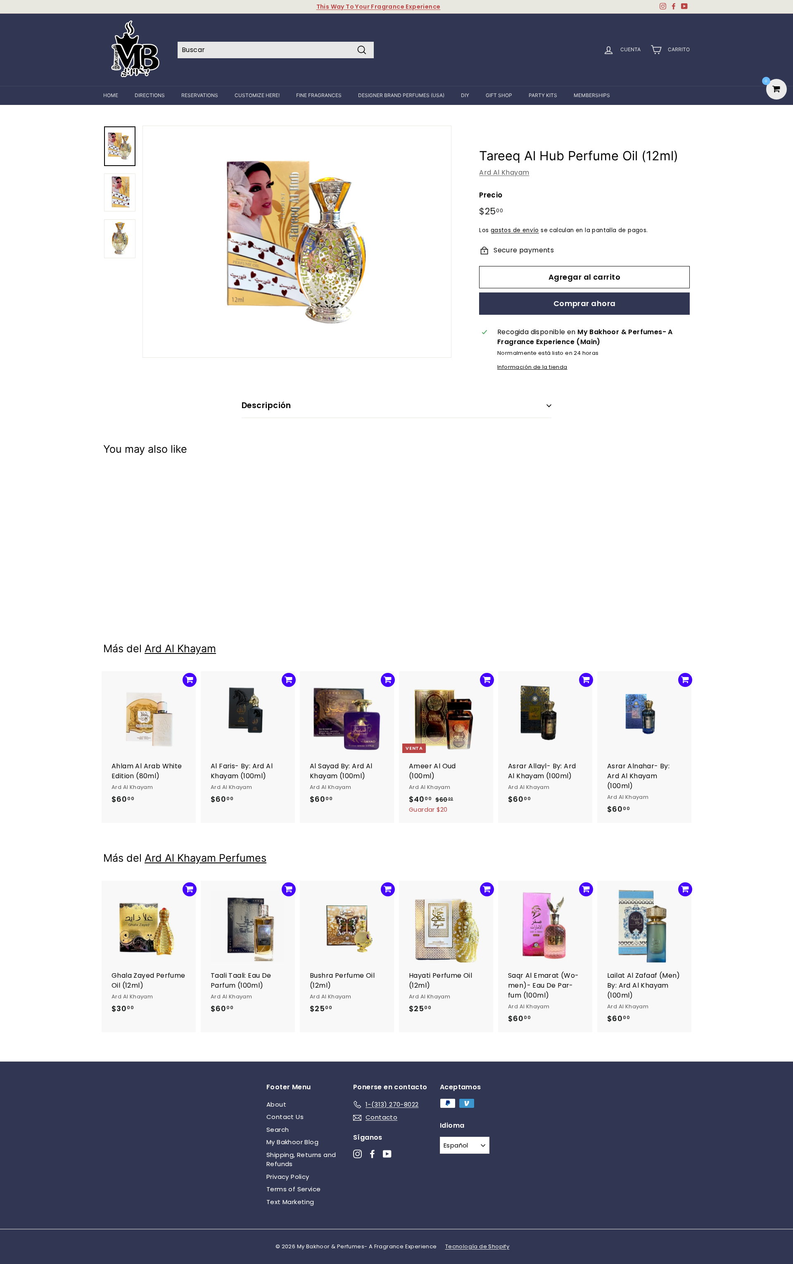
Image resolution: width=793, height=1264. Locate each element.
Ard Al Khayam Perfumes (205, 858)
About (276, 1104)
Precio (490, 195)
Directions (150, 95)
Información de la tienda (532, 367)
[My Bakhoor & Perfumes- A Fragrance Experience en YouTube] (387, 1153)
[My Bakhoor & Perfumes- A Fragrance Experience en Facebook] (372, 1153)
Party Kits (543, 95)
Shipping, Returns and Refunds (301, 1159)
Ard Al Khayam (504, 172)
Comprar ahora (584, 303)
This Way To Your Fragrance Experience (378, 6)
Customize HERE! (257, 95)
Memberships (592, 95)
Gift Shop (499, 95)
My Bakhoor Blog (292, 1142)
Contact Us (285, 1116)
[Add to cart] (190, 481)
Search (277, 1129)
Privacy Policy (287, 1176)
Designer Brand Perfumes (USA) (401, 95)
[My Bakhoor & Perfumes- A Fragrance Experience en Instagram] (357, 1153)
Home (110, 95)
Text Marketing (290, 1201)
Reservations (199, 95)
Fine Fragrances (319, 95)
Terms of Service (293, 1189)
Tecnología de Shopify (477, 1246)
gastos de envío (515, 230)
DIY (465, 95)
